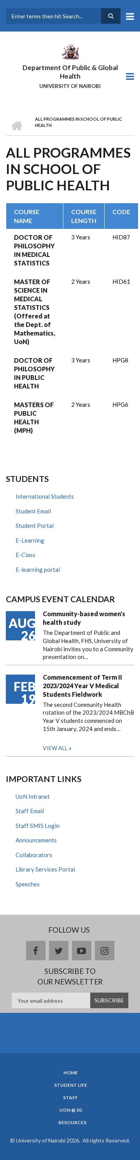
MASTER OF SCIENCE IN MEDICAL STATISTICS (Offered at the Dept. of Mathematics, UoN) (34, 311)
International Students (45, 496)
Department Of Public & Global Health (70, 71)
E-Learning (30, 540)
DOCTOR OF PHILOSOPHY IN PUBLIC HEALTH (34, 373)
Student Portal (35, 525)
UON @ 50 (71, 1110)
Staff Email (30, 810)
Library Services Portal (45, 869)
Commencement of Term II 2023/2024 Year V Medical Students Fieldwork (82, 685)
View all (55, 748)
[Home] (70, 51)
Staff (70, 1097)
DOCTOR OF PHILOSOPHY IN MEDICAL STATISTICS (34, 250)
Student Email (33, 511)
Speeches (28, 884)
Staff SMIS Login (38, 825)
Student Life (70, 1085)
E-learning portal (38, 569)
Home (70, 1072)
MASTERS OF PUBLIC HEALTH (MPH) (34, 417)
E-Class (25, 554)
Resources (72, 1122)
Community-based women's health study (84, 618)
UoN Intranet (33, 796)
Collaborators (34, 854)
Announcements (36, 840)
